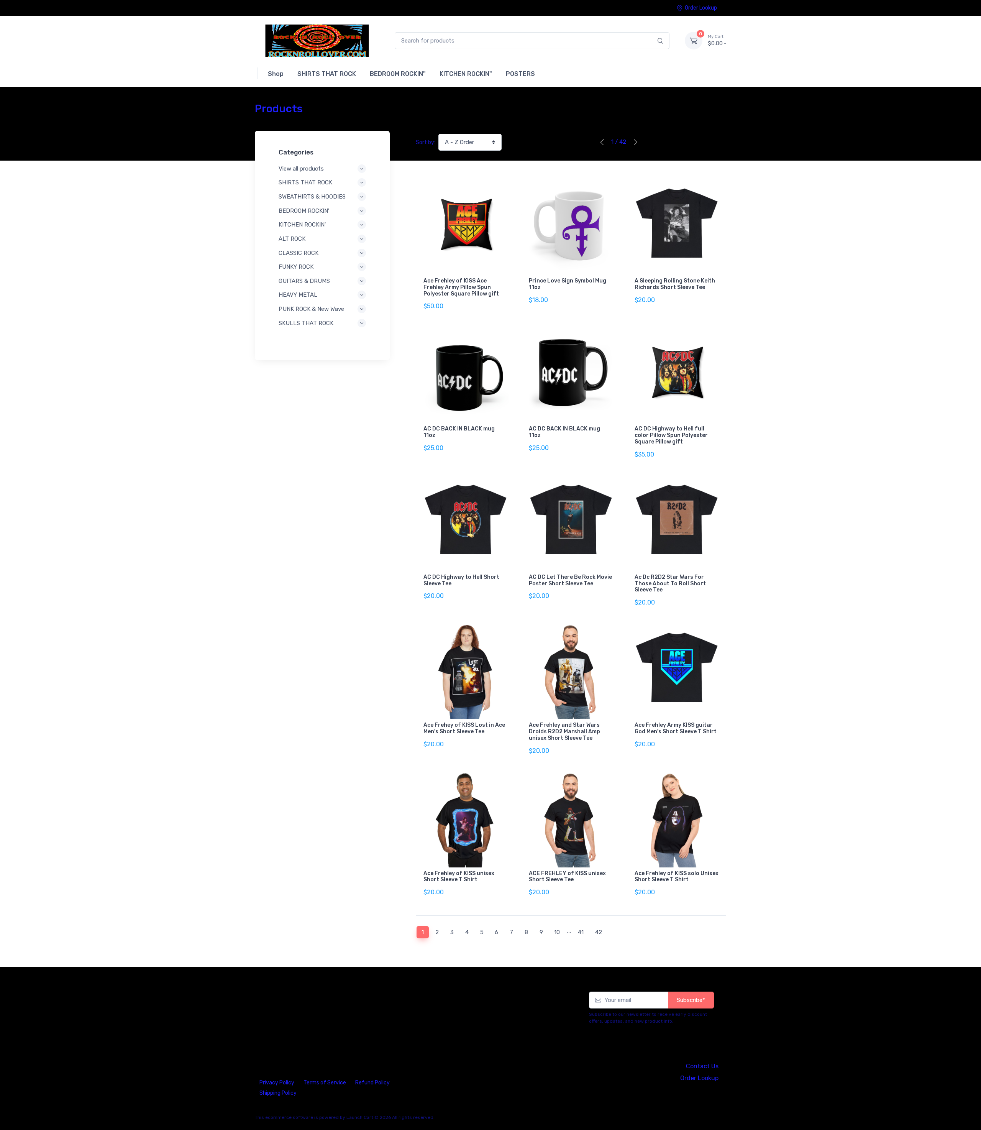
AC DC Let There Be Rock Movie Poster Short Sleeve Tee (570, 580)
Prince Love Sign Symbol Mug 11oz (567, 284)
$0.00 (715, 40)
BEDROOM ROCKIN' (304, 210)
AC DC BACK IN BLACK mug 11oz (459, 432)
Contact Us (702, 1066)
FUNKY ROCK (296, 266)
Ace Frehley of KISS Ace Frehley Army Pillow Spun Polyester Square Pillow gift (461, 287)
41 (581, 932)
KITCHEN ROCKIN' (302, 224)
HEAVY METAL (298, 294)
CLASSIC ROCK (298, 253)
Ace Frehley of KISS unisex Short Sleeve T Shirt (458, 876)
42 (598, 932)
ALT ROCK (292, 238)
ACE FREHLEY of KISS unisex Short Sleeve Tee (567, 876)
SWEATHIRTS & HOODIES (312, 196)
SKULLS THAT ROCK (306, 323)
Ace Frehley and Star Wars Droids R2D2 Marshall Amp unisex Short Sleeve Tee (564, 731)
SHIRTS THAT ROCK (305, 182)
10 (557, 932)
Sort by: (425, 142)
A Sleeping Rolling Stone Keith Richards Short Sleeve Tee (675, 284)
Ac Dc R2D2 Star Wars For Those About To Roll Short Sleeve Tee (670, 583)
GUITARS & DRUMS (304, 281)
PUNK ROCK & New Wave (311, 308)
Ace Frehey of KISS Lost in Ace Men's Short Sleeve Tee (464, 728)
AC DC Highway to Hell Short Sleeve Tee (461, 580)
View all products (301, 168)
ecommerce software (289, 1117)
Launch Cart (359, 1117)
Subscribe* (691, 1000)
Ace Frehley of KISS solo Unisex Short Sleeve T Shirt (677, 876)
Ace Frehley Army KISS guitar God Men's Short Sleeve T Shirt (676, 728)
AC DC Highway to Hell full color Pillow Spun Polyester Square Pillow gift (671, 435)
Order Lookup (701, 8)
